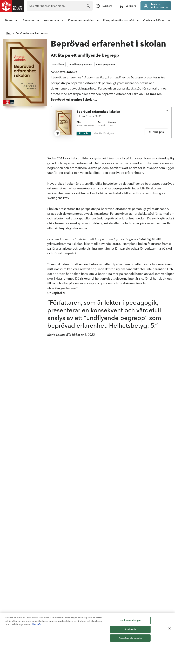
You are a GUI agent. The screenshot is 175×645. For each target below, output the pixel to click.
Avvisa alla (130, 629)
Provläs (83, 133)
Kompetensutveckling (81, 20)
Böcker (8, 20)
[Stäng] (169, 628)
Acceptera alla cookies (130, 638)
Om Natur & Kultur (154, 20)
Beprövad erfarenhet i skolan (32, 33)
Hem (8, 33)
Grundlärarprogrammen (80, 64)
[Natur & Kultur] (12, 6)
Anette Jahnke (66, 72)
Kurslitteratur (51, 20)
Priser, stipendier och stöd (118, 20)
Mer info (36, 624)
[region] (87, 629)
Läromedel (28, 20)
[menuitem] (11, 20)
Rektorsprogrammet (106, 64)
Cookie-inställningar (130, 620)
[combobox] (60, 6)
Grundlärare (58, 64)
